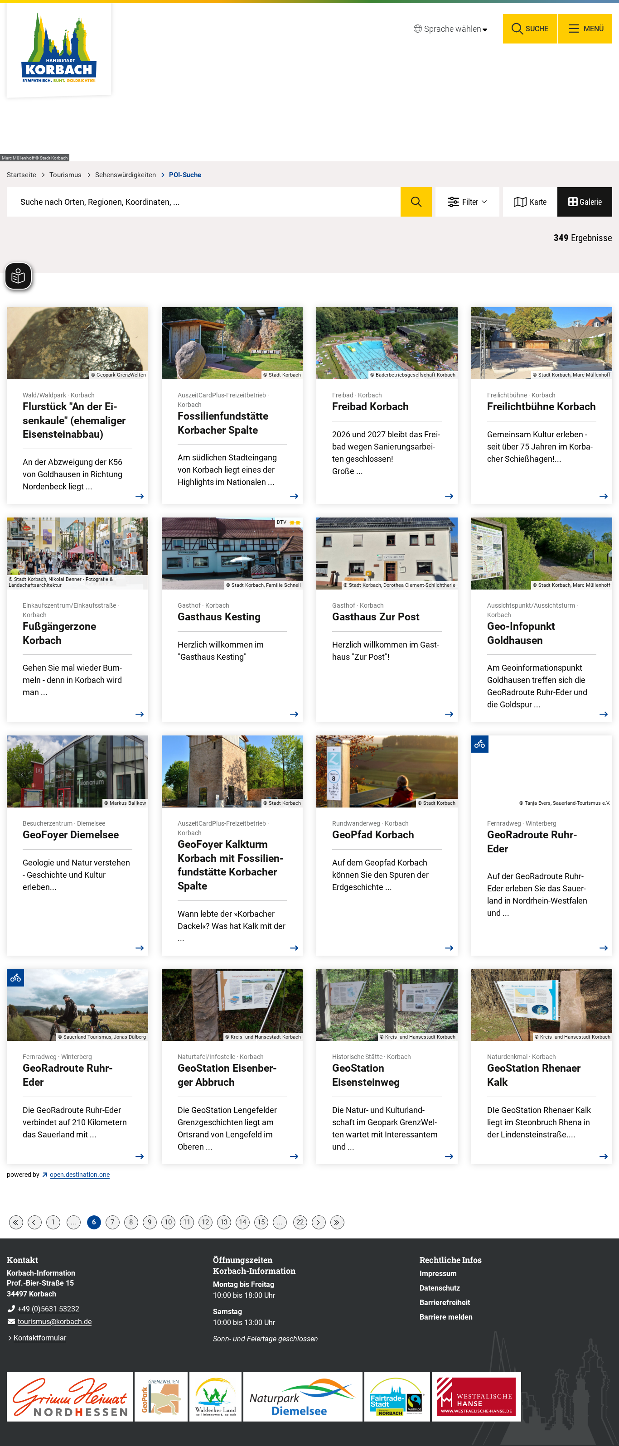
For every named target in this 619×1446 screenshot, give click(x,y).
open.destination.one (80, 1174)
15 (261, 1222)
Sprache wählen (452, 29)
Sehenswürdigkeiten (125, 175)
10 (168, 1222)
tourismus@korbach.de (49, 1321)
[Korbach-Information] (103, 1297)
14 (242, 1222)
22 (300, 1222)
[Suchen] (416, 202)
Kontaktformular (40, 1338)
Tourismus (65, 175)
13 (223, 1222)
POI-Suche (185, 175)
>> (337, 1222)
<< (16, 1222)
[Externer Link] (70, 1397)
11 (186, 1222)
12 (205, 1222)
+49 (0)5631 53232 (43, 1309)
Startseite (21, 175)
